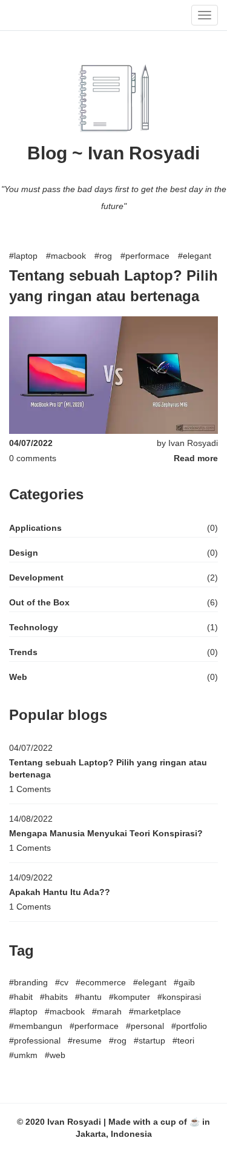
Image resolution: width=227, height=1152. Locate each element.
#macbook (66, 256)
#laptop (23, 256)
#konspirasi (179, 997)
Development (36, 577)
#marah (107, 1011)
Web (18, 677)
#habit (21, 997)
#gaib (184, 982)
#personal (145, 1026)
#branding (28, 982)
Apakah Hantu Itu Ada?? (59, 892)
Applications (35, 528)
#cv (61, 982)
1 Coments (30, 789)
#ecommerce (101, 982)
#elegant (194, 256)
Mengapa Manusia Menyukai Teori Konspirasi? (106, 833)
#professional (35, 1040)
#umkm (23, 1055)
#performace (144, 256)
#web (55, 1055)
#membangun (35, 1026)
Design (23, 553)
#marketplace (155, 1011)
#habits (54, 997)
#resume (85, 1040)
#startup (149, 1040)
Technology (33, 627)
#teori (183, 1040)
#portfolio (189, 1026)
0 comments (32, 458)
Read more (196, 458)
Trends (23, 652)
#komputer (129, 997)
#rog (103, 256)
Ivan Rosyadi (193, 443)
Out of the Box (39, 602)
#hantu (88, 997)
